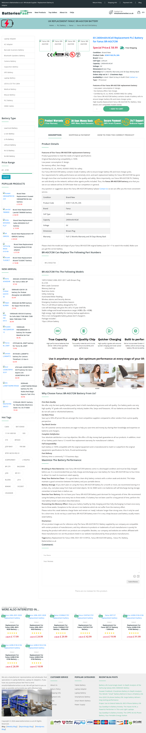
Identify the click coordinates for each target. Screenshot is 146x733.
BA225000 (21, 466)
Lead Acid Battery (10, 128)
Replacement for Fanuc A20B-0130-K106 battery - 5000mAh (134, 627)
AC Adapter (8, 44)
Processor (103, 80)
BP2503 (17, 440)
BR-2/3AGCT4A (50, 263)
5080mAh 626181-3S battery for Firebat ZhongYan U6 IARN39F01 (21, 292)
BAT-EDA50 (20, 427)
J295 (6, 473)
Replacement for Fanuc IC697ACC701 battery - (85, 627)
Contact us (133, 77)
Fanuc (71, 25)
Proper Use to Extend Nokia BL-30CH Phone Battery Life (120, 703)
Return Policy (55, 689)
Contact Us (103, 189)
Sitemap (53, 704)
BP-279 (7, 466)
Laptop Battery (9, 78)
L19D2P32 (26, 460)
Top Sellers (52, 12)
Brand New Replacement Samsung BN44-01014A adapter (23, 247)
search (6, 177)
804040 (8, 486)
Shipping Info (55, 693)
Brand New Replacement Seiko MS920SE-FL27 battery (23, 223)
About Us (63, 12)
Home (29, 12)
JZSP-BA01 (9, 446)
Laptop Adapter (10, 39)
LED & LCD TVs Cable (12, 83)
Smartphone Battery (82, 697)
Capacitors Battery (11, 67)
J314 (19, 480)
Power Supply (80, 704)
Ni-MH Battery (9, 156)
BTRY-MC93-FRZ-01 (12, 453)
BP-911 (17, 473)
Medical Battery (10, 89)
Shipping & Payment (79, 135)
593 (24, 433)
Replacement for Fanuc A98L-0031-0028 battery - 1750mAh (12, 627)
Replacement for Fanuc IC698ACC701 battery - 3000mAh (61, 627)
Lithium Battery (10, 145)
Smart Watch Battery (82, 701)
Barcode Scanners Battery (14, 50)
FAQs (72, 12)
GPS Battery (8, 72)
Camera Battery (10, 61)
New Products (40, 12)
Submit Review (133, 582)
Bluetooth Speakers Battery (14, 55)
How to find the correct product (115, 135)
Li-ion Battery (9, 134)
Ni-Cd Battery (9, 150)
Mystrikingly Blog (26, 726)
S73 (6, 440)
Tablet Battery (80, 685)
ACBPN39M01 (10, 460)
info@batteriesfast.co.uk (123, 13)
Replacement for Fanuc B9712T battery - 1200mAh (109, 627)
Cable (7, 427)
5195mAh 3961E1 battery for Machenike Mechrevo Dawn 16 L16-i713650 (23, 405)
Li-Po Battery (9, 139)
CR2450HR (9, 493)
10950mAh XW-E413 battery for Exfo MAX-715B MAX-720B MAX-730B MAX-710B (21, 316)
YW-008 (22, 446)
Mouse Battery (9, 95)
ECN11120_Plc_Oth (112, 55)
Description (54, 135)
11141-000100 (10, 433)
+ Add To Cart (116, 109)
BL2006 (8, 480)
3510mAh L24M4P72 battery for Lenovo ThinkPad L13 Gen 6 (20, 356)
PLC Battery (61, 25)
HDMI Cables (9, 106)
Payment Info (55, 697)
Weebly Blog (12, 726)
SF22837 (20, 486)
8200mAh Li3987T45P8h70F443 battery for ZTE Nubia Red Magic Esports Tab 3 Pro (29, 388)
